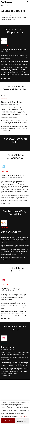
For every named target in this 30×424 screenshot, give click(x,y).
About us (9, 5)
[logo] (7, 2)
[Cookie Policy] (23, 416)
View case (4, 45)
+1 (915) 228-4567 (20, 2)
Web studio (3, 5)
